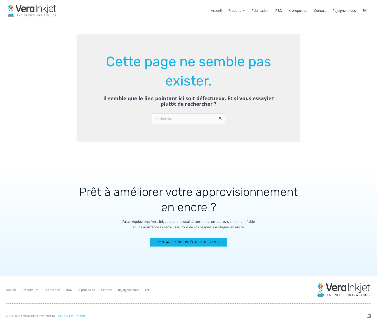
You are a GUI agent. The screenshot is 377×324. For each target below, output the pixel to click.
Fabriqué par (71, 316)
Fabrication (260, 10)
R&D (278, 10)
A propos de (298, 10)
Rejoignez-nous (344, 10)
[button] (243, 10)
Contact (320, 10)
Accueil (216, 10)
